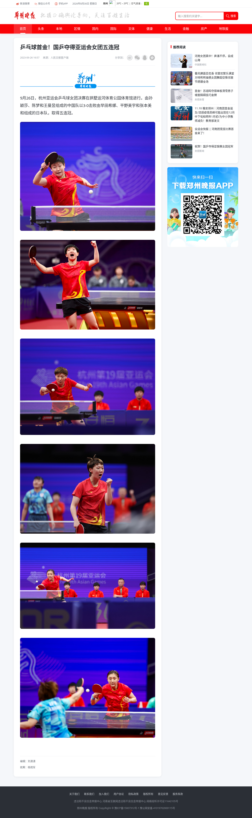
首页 (23, 29)
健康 (149, 29)
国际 (113, 29)
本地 (59, 29)
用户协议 (119, 794)
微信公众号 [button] (44, 3)
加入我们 (104, 794)
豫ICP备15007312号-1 (126, 808)
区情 (77, 29)
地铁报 (223, 29)
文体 (131, 29)
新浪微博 (25, 3)
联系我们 (89, 794)
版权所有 (148, 794)
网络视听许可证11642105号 (162, 801)
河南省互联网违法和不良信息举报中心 (124, 801)
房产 (204, 29)
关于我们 (74, 794)
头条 (41, 29)
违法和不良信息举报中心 (88, 801)
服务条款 (178, 794)
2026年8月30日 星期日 (84, 3)
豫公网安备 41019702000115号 (157, 808)
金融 (186, 29)
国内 (95, 29)
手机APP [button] (63, 3)
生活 (168, 29)
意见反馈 (163, 794)
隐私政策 (133, 794)
